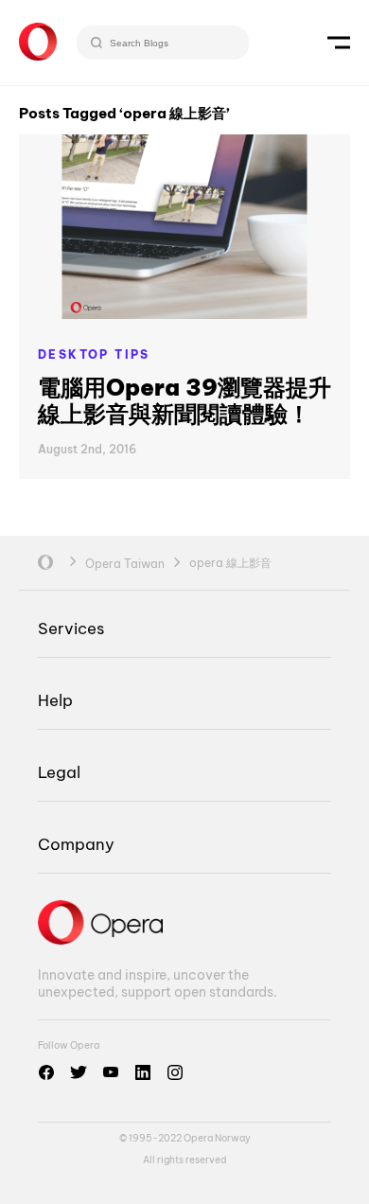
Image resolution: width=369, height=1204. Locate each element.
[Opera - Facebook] (46, 1072)
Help (55, 700)
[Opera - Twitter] (78, 1072)
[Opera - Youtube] (110, 1072)
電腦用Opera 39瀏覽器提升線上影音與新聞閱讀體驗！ (184, 400)
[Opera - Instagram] (175, 1072)
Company (76, 844)
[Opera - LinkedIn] (143, 1072)
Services (71, 628)
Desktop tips (94, 354)
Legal (59, 772)
